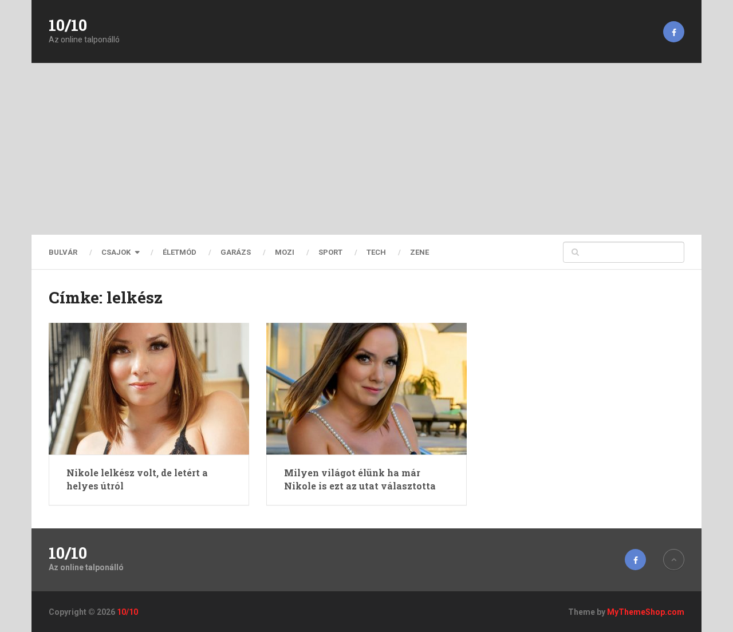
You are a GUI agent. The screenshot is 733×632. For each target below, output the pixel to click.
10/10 (68, 25)
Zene (419, 252)
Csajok (116, 252)
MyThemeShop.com (645, 612)
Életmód (179, 252)
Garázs (235, 252)
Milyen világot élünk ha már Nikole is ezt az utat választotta (360, 479)
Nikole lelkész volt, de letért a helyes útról (137, 479)
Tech (376, 252)
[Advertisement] (366, 149)
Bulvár (63, 252)
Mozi (284, 252)
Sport (330, 252)
